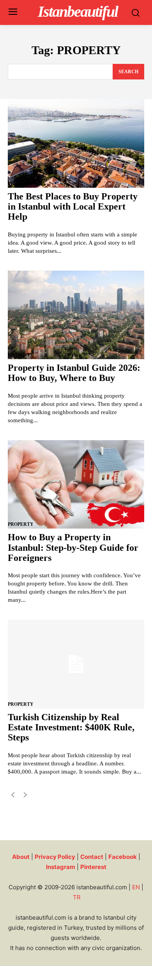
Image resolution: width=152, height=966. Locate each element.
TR (77, 897)
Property (21, 183)
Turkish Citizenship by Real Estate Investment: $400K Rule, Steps (71, 727)
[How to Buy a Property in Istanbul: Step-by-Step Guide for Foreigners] (76, 484)
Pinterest (93, 867)
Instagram (60, 867)
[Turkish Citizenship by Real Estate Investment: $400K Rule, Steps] (76, 664)
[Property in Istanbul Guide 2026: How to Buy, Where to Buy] (76, 315)
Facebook (122, 856)
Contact (91, 856)
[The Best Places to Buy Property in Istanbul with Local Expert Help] (76, 143)
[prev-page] (13, 796)
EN (136, 887)
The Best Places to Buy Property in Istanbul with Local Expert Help (73, 206)
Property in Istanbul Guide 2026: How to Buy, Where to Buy (74, 373)
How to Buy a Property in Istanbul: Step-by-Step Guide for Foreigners (73, 547)
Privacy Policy (55, 856)
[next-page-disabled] (25, 796)
